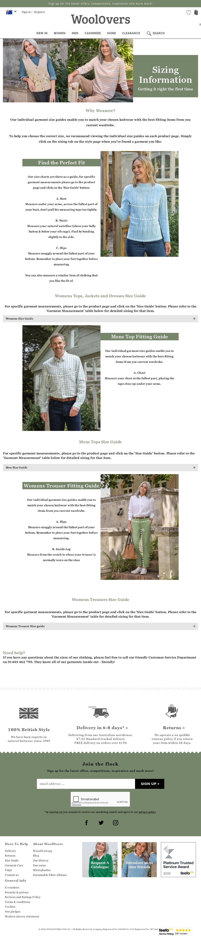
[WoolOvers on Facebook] (86, 822)
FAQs (8, 870)
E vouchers (12, 887)
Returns (10, 855)
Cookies (10, 906)
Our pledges (13, 911)
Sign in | (27, 12)
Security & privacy (17, 892)
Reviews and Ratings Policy (22, 897)
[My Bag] (196, 12)
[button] (100, 318)
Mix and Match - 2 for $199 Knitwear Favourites (100, 3)
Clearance (131, 33)
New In (42, 33)
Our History (41, 860)
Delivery (10, 850)
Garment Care (14, 865)
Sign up (148, 783)
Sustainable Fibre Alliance (50, 875)
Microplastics (42, 870)
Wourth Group (42, 850)
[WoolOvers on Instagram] (115, 822)
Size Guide (12, 860)
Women (60, 33)
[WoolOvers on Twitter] (100, 822)
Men (75, 33)
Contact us (12, 875)
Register (39, 12)
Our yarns (39, 865)
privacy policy (147, 812)
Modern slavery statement (22, 916)
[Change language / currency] (10, 13)
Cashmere (93, 33)
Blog (36, 855)
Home (111, 33)
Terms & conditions (17, 902)
